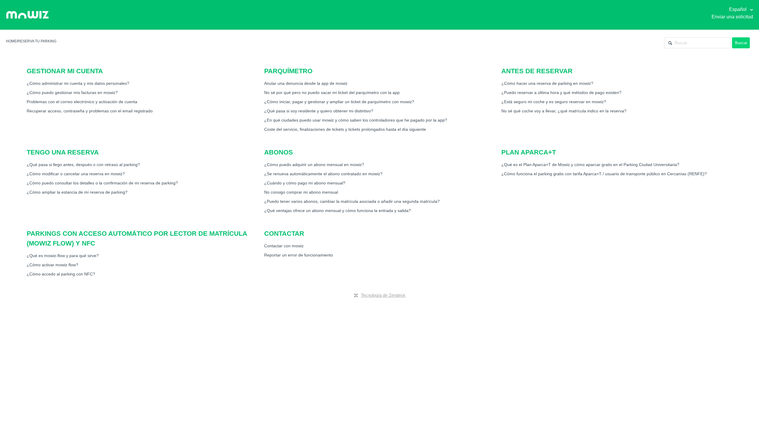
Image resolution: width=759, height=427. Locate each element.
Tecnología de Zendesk (383, 295)
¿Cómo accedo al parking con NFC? (61, 274)
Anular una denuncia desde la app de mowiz (305, 83)
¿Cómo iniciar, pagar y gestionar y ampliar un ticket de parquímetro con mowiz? (339, 101)
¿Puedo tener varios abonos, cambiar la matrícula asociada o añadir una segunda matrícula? (352, 201)
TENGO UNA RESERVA (63, 152)
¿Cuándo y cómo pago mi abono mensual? (304, 183)
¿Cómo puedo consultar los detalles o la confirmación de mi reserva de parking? (102, 183)
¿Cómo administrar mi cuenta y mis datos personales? (78, 83)
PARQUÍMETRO (288, 71)
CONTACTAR (284, 233)
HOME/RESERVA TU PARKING (31, 41)
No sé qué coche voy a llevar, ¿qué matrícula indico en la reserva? (563, 111)
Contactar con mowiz (284, 245)
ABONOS (278, 152)
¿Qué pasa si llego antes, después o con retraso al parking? (83, 164)
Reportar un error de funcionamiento (298, 255)
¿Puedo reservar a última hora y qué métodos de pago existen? (561, 92)
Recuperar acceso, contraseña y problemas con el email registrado (90, 111)
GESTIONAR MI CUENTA (65, 71)
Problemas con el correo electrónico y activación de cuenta (82, 101)
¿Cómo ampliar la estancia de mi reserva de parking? (77, 192)
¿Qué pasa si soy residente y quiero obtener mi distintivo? (318, 111)
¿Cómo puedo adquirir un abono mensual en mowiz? (314, 164)
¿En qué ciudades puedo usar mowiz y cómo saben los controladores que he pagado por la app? (355, 120)
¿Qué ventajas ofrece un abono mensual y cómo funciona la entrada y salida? (337, 210)
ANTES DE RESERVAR (537, 71)
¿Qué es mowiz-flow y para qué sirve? (63, 255)
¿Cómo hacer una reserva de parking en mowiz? (547, 83)
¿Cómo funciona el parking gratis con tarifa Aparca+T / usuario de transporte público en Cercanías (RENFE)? (604, 173)
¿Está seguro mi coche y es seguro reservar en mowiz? (553, 101)
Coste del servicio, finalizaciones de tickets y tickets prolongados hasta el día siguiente (345, 129)
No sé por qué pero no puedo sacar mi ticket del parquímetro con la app (332, 92)
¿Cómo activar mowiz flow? (52, 264)
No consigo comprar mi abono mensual (301, 192)
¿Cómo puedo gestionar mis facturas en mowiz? (72, 92)
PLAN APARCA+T (528, 152)
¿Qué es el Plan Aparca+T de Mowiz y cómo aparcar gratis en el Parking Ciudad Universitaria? (590, 164)
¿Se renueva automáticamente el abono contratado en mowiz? (323, 173)
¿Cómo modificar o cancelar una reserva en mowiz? (76, 173)
